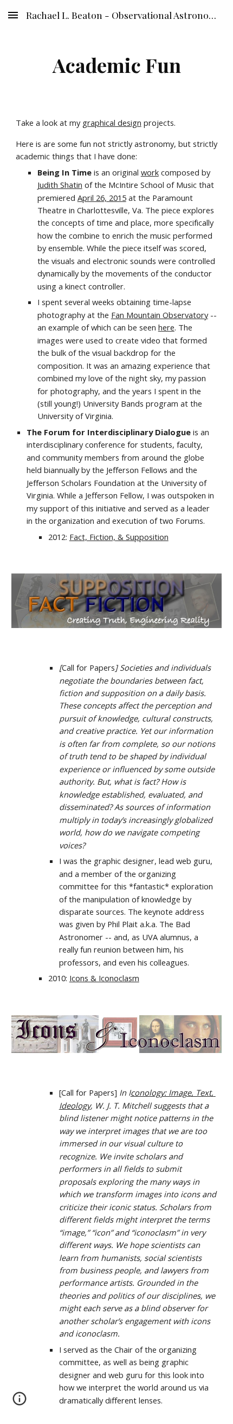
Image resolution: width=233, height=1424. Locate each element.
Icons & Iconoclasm (104, 978)
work (150, 172)
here (166, 327)
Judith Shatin (59, 184)
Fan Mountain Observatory (159, 314)
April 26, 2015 (101, 197)
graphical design (111, 122)
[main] (116, 64)
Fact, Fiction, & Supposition (119, 536)
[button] (13, 15)
